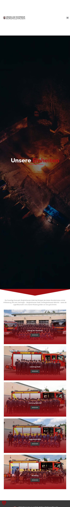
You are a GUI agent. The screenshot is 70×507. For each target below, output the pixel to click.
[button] (67, 17)
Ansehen (35, 335)
